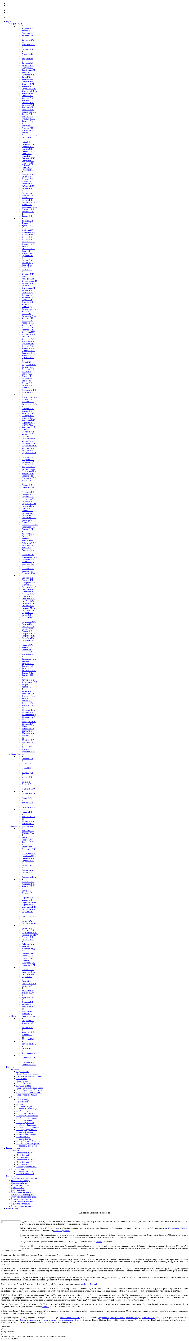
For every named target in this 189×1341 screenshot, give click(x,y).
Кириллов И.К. (28, 1032)
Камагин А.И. (28, 286)
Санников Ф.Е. (28, 559)
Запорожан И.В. (29, 232)
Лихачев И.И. (28, 392)
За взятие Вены (23, 1136)
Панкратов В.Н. (29, 494)
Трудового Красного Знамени (29, 1076)
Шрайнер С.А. (28, 823)
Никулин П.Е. (28, 473)
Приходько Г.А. (28, 527)
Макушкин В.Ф (28, 1058)
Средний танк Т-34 (24, 1171)
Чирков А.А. (27, 703)
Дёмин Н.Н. (27, 177)
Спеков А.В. (27, 596)
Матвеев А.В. (28, 434)
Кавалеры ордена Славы (22, 826)
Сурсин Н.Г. (27, 976)
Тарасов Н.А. (27, 624)
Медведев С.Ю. (28, 789)
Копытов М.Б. (28, 318)
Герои (8, 21)
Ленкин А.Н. (27, 383)
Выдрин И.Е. (27, 137)
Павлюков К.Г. (28, 492)
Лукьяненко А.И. (29, 404)
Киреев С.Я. (27, 300)
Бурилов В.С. (27, 842)
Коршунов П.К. (28, 332)
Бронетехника (18, 1169)
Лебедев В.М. (28, 378)
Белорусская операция (21, 1192)
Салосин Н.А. (28, 956)
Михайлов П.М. (29, 439)
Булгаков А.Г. (27, 116)
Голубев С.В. (27, 149)
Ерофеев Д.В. (27, 772)
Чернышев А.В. (28, 817)
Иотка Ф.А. (27, 267)
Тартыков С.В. (28, 626)
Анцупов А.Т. (28, 830)
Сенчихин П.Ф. (28, 573)
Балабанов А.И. (28, 70)
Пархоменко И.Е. (29, 932)
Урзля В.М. (26, 650)
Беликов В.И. (27, 79)
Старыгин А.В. (28, 599)
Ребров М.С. (27, 538)
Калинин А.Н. (28, 283)
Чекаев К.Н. (27, 691)
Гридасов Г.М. (28, 160)
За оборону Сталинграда (27, 1118)
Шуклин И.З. (27, 735)
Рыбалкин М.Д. (28, 949)
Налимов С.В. (28, 464)
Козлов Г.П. (27, 1034)
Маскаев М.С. (28, 429)
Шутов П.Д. (27, 1014)
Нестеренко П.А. (29, 471)
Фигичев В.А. (28, 668)
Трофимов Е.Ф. (28, 633)
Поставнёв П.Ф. (29, 1065)
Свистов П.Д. (28, 562)
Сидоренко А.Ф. (29, 582)
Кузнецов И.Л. (28, 348)
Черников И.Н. (28, 696)
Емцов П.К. (27, 204)
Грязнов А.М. (27, 163)
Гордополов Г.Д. (29, 151)
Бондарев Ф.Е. (28, 1021)
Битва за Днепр (18, 1190)
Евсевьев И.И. (28, 49)
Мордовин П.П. (28, 909)
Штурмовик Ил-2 (24, 1164)
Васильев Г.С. (28, 126)
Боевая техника (13, 1148)
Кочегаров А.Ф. (28, 1053)
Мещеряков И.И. (29, 907)
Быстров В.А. (28, 121)
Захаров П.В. (27, 777)
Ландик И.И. (27, 367)
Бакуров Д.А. (27, 68)
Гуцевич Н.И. (28, 861)
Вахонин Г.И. (27, 128)
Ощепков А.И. (28, 487)
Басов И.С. (26, 77)
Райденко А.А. (28, 944)
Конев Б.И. (26, 313)
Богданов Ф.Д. (28, 105)
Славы (99, 1242)
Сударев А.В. (27, 613)
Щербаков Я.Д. (28, 740)
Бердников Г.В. (28, 86)
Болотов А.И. (27, 107)
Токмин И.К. (27, 631)
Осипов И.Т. (27, 485)
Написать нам (12, 1208)
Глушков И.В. (28, 147)
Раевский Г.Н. (28, 534)
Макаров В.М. (28, 409)
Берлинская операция (20, 1204)
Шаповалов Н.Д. (29, 715)
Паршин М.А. (28, 497)
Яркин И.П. (27, 749)
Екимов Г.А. (27, 193)
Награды (10, 1067)
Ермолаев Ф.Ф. (28, 209)
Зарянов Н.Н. (27, 235)
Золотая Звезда (22, 1099)
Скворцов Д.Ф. (28, 963)
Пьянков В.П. (28, 939)
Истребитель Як (23, 1155)
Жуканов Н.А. (28, 223)
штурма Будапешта (61, 1230)
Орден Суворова (23, 1083)
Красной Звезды (133, 1318)
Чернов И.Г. (27, 701)
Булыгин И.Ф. (28, 1023)
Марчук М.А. (27, 425)
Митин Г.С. (27, 436)
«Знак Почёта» (148, 1318)
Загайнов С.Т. (28, 230)
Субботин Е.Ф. (28, 610)
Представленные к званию (23, 1016)
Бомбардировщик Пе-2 (26, 1167)
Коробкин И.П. (28, 323)
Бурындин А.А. (28, 119)
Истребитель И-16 (24, 1153)
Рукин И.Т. (26, 548)
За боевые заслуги (24, 1106)
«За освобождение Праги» (70, 1320)
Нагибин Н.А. (28, 457)
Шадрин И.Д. (27, 712)
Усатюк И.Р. (27, 652)
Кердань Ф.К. (27, 297)
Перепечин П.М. (29, 504)
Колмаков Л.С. (28, 881)
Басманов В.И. (28, 75)
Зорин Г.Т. (26, 251)
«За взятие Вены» (48, 1320)
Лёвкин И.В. (27, 893)
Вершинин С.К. (28, 849)
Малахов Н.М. (28, 413)
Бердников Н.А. (29, 89)
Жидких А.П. (27, 221)
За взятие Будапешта (25, 1132)
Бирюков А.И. (28, 98)
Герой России (22, 1102)
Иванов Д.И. (27, 870)
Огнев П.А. (27, 921)
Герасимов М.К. (29, 854)
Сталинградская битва (21, 1185)
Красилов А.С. (28, 339)
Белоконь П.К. (28, 82)
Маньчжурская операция (22, 1206)
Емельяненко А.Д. (30, 202)
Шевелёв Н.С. (28, 719)
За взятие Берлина (24, 1139)
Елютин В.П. (27, 200)
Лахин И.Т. (26, 376)
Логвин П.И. (27, 399)
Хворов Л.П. (27, 684)
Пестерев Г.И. (28, 506)
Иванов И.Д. (27, 262)
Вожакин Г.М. (28, 130)
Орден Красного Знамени (27, 1074)
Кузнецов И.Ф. (28, 351)
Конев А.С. (26, 311)
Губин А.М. (27, 167)
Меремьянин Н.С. (29, 902)
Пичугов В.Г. (27, 513)
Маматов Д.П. (28, 418)
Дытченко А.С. (28, 188)
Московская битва (19, 1183)
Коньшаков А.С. (29, 316)
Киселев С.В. (27, 302)
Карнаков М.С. (28, 290)
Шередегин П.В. (29, 721)
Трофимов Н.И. (28, 636)
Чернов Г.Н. (27, 698)
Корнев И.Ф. (27, 320)
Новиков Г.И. (27, 476)
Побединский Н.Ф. (30, 935)
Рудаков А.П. (27, 54)
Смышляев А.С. (29, 592)
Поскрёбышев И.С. (30, 524)
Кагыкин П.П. (28, 274)
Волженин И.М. (29, 1044)
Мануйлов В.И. (28, 420)
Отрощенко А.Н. (29, 923)
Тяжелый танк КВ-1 (25, 1174)
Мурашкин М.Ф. (29, 453)
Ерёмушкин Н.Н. (29, 207)
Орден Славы (22, 1081)
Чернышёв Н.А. (28, 1007)
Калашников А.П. (29, 281)
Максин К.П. (27, 411)
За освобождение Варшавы (28, 1143)
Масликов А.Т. (28, 432)
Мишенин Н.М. (28, 443)
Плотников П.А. (29, 517)
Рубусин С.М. (28, 545)
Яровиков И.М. (28, 752)
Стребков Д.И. (28, 974)
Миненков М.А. (29, 793)
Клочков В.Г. (27, 304)
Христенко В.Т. (28, 997)
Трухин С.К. (27, 986)
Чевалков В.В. (28, 1002)
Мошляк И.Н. (28, 450)
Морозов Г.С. (27, 912)
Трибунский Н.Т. (29, 983)
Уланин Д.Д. (27, 647)
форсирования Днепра (177, 1228)
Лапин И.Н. (27, 891)
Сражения (10, 1176)
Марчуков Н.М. (28, 427)
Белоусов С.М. (28, 84)
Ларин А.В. (27, 374)
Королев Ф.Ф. (28, 330)
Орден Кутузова (23, 1085)
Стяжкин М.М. (28, 608)
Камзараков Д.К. (29, 288)
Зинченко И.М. (28, 249)
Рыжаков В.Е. (28, 550)
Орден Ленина (22, 1072)
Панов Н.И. (27, 928)
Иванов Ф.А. (27, 1027)
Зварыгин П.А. (28, 242)
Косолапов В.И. (28, 334)
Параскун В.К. (28, 930)
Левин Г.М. (26, 381)
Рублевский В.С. (29, 543)
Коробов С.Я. (27, 327)
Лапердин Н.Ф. (28, 369)
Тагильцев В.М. (29, 622)
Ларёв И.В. (26, 371)
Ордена (15, 1069)
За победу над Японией (26, 1129)
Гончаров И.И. (28, 858)
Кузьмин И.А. (28, 358)
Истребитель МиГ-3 (25, 1160)
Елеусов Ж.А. (28, 195)
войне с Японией (89, 1284)
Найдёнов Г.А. (28, 460)
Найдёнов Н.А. (28, 462)
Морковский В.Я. (29, 446)
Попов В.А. (27, 520)
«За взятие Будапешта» (29, 1320)
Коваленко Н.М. (29, 877)
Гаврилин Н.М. (28, 144)
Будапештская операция (21, 1199)
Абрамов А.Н (27, 28)
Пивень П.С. (27, 511)
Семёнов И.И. (28, 571)
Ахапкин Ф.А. (28, 833)
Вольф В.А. (27, 763)
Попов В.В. (27, 798)
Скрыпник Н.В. (28, 807)
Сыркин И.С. (27, 617)
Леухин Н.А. (27, 385)
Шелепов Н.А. (28, 1011)
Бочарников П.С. (29, 112)
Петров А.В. (27, 508)
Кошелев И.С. (28, 337)
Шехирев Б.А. (28, 724)
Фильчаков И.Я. (29, 670)
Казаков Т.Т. (27, 276)
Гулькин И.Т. (27, 170)
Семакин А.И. (28, 568)
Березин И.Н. (27, 93)
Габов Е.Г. (26, 142)
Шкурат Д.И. (27, 731)
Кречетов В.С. (28, 344)
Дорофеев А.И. (28, 184)
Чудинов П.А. (28, 705)
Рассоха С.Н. (27, 536)
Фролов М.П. (27, 675)
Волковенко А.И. (29, 135)
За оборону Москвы (25, 1111)
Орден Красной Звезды (26, 1095)
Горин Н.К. (26, 153)
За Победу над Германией (27, 1127)
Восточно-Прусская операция (24, 1197)
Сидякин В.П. (28, 585)
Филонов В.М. (28, 990)
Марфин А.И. (28, 898)
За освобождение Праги (27, 1146)
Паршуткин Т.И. (29, 499)
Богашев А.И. (28, 102)
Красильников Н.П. (30, 341)
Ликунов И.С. (28, 388)
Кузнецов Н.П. (28, 353)
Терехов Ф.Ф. (27, 629)
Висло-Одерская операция (22, 1194)
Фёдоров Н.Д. (28, 661)
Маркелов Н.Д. (28, 422)
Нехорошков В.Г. (29, 916)
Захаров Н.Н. (27, 239)
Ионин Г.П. (27, 265)
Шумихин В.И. (28, 45)
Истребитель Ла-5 (24, 1162)
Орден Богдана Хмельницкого (29, 1088)
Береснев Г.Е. (27, 96)
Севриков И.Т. (28, 564)
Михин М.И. (27, 441)
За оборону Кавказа (25, 1123)
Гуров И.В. (26, 768)
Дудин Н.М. (27, 865)
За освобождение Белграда (28, 1141)
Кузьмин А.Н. (28, 355)
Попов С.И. (27, 522)
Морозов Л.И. (28, 448)
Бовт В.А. (26, 100)
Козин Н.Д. (26, 306)
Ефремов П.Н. (28, 211)
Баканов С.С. (27, 63)
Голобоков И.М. (29, 856)
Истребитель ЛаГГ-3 (25, 1157)
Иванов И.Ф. (27, 872)
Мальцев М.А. (28, 415)
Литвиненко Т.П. (29, 390)
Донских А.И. (28, 179)
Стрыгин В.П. (28, 606)
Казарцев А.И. (28, 279)
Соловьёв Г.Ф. (28, 970)
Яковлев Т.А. (27, 747)
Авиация (15, 1150)
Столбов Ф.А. (28, 601)
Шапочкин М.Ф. (29, 717)
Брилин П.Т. (27, 114)
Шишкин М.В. (28, 728)
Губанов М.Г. (27, 165)
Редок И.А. (26, 946)
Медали (15, 1097)
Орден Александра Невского (29, 1090)
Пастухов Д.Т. (28, 501)
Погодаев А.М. (28, 1062)
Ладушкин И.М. (29, 364)
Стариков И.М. (28, 972)
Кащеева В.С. (28, 295)
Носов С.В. (26, 480)
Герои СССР (17, 24)
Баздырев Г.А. (28, 40)
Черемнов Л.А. (28, 694)
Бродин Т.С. (27, 840)
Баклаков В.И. (28, 65)
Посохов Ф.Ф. (28, 937)
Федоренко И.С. (29, 659)
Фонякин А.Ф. (28, 993)
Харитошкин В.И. (30, 682)
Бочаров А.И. (27, 759)
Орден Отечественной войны (29, 1092)
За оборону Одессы (24, 1113)
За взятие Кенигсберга (26, 1134)
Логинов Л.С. (28, 402)
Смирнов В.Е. (28, 589)
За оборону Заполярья (26, 1125)
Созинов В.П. (28, 594)
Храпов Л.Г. (27, 687)
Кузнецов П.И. (28, 886)
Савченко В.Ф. (28, 953)
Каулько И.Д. (27, 293)
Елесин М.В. (27, 198)
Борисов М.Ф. (28, 109)
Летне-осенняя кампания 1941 (24, 1178)
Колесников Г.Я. (29, 309)
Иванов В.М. (27, 260)
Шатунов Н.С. (28, 1039)
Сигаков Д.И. (27, 580)
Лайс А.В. (26, 782)
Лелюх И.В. (27, 784)
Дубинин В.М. (28, 186)
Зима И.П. (26, 246)
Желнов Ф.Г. (27, 216)
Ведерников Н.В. (29, 847)
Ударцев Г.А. (27, 645)
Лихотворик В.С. (29, 397)
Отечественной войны (70, 1318)
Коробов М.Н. (28, 325)
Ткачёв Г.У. (26, 981)
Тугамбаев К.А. (28, 638)
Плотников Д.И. (29, 515)
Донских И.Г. (27, 181)
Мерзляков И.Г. (28, 905)
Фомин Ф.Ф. (27, 673)
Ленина (45, 1306)
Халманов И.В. (28, 680)
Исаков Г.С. (27, 269)
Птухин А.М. (27, 529)
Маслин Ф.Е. (27, 900)
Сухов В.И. (26, 615)
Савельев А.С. (28, 555)
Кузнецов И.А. (28, 884)
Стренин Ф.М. (28, 603)
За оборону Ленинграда (26, 1109)
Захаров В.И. (27, 237)
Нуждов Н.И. (27, 58)
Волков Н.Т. (27, 133)
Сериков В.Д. (27, 578)
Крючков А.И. (28, 346)
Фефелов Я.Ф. (28, 666)
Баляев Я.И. (27, 72)
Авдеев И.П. (27, 31)
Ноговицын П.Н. (29, 478)
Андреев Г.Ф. (27, 35)
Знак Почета (21, 1078)
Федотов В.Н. (28, 664)
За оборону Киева (24, 1120)
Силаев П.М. (27, 958)
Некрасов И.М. (28, 466)
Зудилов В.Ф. (27, 255)
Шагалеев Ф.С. (28, 710)
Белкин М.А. (27, 837)
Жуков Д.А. (27, 225)
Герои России (17, 754)
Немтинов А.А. (28, 469)
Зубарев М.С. (27, 253)
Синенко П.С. (28, 960)
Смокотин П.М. (28, 965)
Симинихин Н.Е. (29, 587)
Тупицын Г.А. (28, 640)
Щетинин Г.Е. (28, 742)
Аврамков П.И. (28, 33)
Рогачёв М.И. (27, 541)
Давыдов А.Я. (28, 174)
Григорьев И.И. (28, 158)
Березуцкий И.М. (29, 91)
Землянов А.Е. (28, 244)
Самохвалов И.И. (29, 557)
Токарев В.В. (27, 812)
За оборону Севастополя (27, 1116)
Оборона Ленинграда (20, 1180)
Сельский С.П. (28, 566)
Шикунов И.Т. (28, 726)
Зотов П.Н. (26, 1048)
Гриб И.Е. (26, 156)
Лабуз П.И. (26, 362)
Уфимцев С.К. (28, 654)
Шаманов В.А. (28, 821)
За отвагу (20, 1104)
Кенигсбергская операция (22, 1201)
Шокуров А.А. (28, 733)
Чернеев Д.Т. (27, 1004)
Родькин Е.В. (27, 803)
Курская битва (17, 1187)
